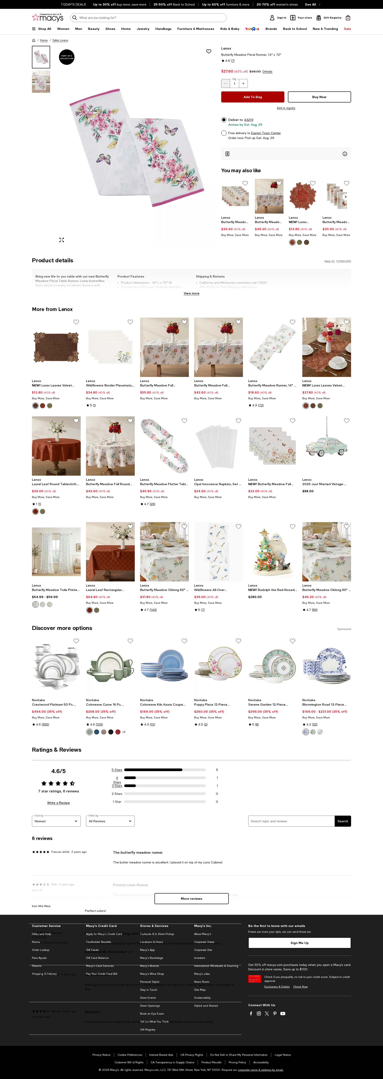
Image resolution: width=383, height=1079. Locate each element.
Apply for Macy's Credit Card (104, 934)
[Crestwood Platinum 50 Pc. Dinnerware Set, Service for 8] (56, 666)
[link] (235, 226)
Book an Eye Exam (152, 1013)
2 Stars (117, 793)
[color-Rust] (292, 242)
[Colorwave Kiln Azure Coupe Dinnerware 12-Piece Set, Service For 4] (164, 666)
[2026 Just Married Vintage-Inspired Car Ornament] (326, 446)
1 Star (117, 801)
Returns (36, 965)
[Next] (345, 196)
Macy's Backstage (151, 957)
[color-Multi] (320, 732)
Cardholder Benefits (98, 942)
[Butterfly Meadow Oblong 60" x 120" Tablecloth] (326, 551)
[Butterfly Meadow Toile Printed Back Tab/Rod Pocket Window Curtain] (56, 551)
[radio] (292, 242)
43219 (248, 120)
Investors (199, 957)
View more (191, 293)
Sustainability (202, 997)
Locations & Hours (151, 942)
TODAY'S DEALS (73, 4)
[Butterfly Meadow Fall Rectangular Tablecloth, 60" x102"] (269, 196)
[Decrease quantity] (225, 83)
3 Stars (117, 786)
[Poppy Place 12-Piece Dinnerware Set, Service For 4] (218, 666)
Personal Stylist (149, 981)
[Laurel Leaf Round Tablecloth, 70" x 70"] (56, 446)
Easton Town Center (266, 133)
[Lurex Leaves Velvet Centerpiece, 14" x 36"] (326, 347)
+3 (123, 731)
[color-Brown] (306, 242)
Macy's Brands (149, 965)
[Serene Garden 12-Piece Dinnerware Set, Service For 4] (272, 666)
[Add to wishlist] (209, 51)
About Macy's (202, 934)
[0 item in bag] (348, 17)
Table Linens (60, 40)
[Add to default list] (245, 183)
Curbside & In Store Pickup (157, 934)
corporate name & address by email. (260, 1069)
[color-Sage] (49, 604)
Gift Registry (147, 1029)
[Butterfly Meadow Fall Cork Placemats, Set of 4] (272, 446)
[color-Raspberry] (118, 732)
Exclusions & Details (277, 986)
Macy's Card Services (100, 965)
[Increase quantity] (243, 83)
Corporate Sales (204, 942)
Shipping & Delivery (44, 973)
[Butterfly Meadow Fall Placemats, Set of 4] (235, 196)
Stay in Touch (148, 989)
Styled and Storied (206, 1005)
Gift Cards (92, 950)
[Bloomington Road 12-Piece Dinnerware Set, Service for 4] (326, 666)
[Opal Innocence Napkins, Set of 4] (218, 446)
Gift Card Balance (97, 957)
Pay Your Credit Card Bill (101, 973)
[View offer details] (286, 153)
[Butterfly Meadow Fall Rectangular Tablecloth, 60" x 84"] (218, 347)
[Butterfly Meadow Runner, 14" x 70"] (272, 347)
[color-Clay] (103, 732)
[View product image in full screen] (61, 240)
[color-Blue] (35, 604)
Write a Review (58, 803)
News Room (201, 981)
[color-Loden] (42, 511)
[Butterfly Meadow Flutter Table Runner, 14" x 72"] (164, 446)
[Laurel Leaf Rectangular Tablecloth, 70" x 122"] (110, 551)
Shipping (248, 291)
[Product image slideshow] (135, 146)
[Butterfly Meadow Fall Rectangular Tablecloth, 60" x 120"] (164, 347)
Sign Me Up (300, 943)
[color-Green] (299, 242)
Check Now (300, 986)
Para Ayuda (39, 957)
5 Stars (117, 770)
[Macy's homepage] (33, 40)
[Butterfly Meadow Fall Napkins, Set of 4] (336, 196)
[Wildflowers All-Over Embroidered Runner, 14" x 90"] (218, 551)
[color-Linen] (42, 604)
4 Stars (117, 778)
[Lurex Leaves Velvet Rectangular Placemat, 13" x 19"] (56, 347)
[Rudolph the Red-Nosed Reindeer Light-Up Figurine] (272, 551)
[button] (124, 146)
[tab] (41, 57)
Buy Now (319, 97)
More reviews (191, 898)
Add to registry (286, 108)
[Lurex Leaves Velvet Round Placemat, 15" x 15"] (303, 196)
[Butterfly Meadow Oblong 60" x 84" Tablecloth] (164, 551)
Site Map (199, 989)
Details (267, 71)
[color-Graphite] (110, 732)
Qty (234, 79)
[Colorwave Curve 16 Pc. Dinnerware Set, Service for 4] (110, 666)
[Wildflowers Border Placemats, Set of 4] (110, 347)
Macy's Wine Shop (152, 973)
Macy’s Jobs (202, 973)
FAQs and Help (41, 934)
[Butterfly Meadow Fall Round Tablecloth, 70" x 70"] (110, 446)
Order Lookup (40, 950)
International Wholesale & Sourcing (216, 965)
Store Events (148, 997)
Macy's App (147, 950)
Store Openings (150, 1005)
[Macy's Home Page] (47, 17)
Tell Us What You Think (154, 1021)
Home (44, 40)
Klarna (36, 942)
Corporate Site (203, 950)
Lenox (226, 48)
